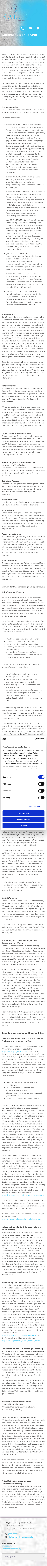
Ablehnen (23, 825)
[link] (43, 1557)
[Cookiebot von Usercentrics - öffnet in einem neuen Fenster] (34, 739)
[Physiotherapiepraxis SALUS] (15, 12)
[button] (37, 13)
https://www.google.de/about (14, 1052)
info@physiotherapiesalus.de (20, 1537)
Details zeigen (34, 806)
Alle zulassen (23, 813)
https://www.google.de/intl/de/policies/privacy (21, 1219)
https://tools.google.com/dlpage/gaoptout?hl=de (23, 1195)
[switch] (41, 784)
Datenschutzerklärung (12, 1549)
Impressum (7, 1546)
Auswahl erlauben (23, 819)
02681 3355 (12, 1534)
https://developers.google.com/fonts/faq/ (19, 1335)
